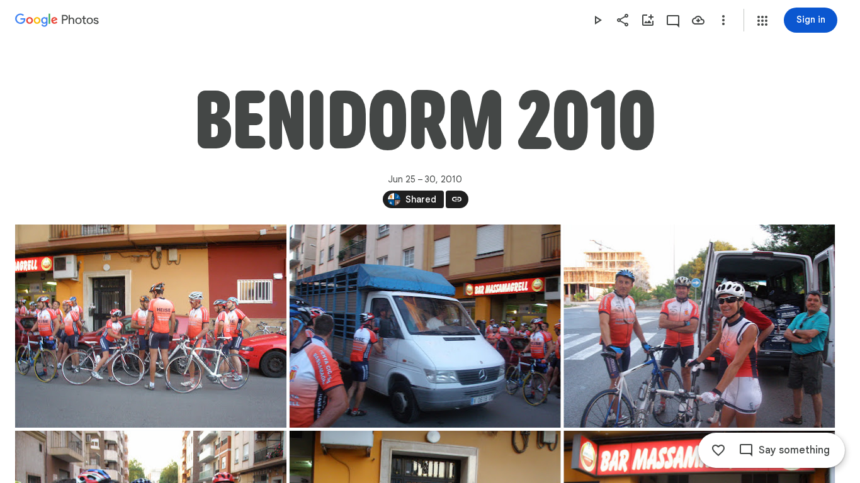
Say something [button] (794, 450)
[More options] (723, 20)
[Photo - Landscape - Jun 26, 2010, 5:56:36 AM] (425, 326)
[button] (762, 20)
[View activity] (673, 20)
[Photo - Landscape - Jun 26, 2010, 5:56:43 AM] (699, 326)
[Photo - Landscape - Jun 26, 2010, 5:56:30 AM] (150, 326)
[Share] (622, 20)
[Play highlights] (597, 20)
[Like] (718, 450)
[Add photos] (647, 20)
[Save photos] (698, 20)
